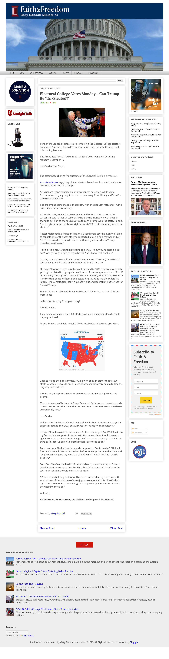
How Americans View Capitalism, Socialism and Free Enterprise (20, 200)
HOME (11, 73)
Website (134, 161)
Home (82, 528)
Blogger (134, 642)
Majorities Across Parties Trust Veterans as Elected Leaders (19, 205)
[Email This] (82, 514)
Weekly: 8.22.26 (13, 222)
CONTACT (53, 73)
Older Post (116, 528)
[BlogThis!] (84, 514)
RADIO (66, 73)
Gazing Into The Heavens (149, 310)
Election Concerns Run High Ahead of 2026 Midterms (18, 211)
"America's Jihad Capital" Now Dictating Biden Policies (149, 295)
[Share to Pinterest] (90, 514)
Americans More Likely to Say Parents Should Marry (19, 194)
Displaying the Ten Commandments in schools (18, 240)
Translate (29, 635)
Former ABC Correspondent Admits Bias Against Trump (144, 183)
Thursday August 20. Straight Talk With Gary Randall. (145, 130)
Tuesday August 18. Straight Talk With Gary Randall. (145, 141)
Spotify (133, 168)
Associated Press (49, 182)
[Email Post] (76, 513)
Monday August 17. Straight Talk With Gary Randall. (145, 147)
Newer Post (47, 528)
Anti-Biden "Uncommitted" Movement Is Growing (150, 325)
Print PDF (49, 102)
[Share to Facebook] (88, 514)
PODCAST (78, 73)
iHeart (133, 165)
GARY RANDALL (36, 73)
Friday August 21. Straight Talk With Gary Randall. (146, 124)
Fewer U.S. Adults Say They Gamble (18, 188)
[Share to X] (86, 514)
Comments (137, 433)
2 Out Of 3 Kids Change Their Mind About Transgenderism (47, 609)
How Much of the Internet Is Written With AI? (18, 231)
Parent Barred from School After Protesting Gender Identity (150, 277)
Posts (135, 429)
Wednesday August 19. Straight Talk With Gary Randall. (146, 136)
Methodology (13, 235)
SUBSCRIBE (93, 73)
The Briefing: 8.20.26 (15, 226)
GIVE (22, 73)
